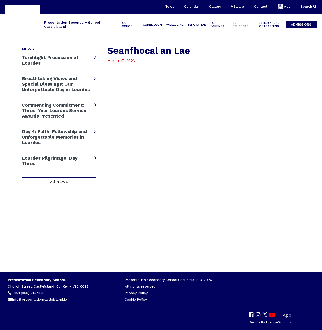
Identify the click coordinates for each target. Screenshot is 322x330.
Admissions (301, 24)
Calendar (191, 6)
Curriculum (152, 24)
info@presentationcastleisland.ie (39, 299)
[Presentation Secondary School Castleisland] (22, 24)
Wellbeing (175, 24)
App (287, 6)
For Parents (217, 24)
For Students (240, 24)
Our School (128, 24)
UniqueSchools (278, 322)
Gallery (215, 6)
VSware (237, 6)
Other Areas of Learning (268, 24)
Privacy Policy (136, 293)
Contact (260, 6)
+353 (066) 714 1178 (28, 293)
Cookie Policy (136, 299)
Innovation (197, 24)
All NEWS (59, 182)
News (169, 6)
